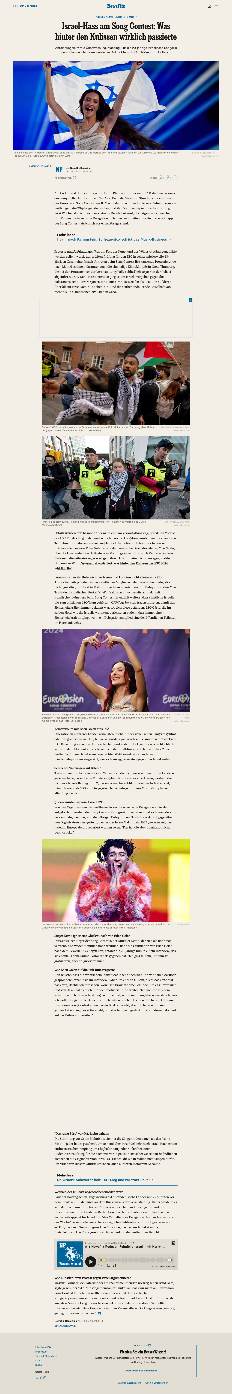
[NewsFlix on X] (37, 1378)
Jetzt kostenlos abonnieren (141, 1370)
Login (38, 1360)
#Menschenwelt (40, 166)
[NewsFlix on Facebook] (40, 1378)
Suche (38, 1365)
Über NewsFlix (43, 1347)
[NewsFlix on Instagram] (44, 1378)
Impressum (41, 1351)
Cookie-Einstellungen (156, 1382)
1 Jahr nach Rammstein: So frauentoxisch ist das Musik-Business (112, 240)
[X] (161, 177)
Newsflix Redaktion (65, 1321)
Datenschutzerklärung (130, 1382)
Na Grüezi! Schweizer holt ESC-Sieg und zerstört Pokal (103, 1180)
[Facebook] (168, 177)
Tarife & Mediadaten (46, 1356)
